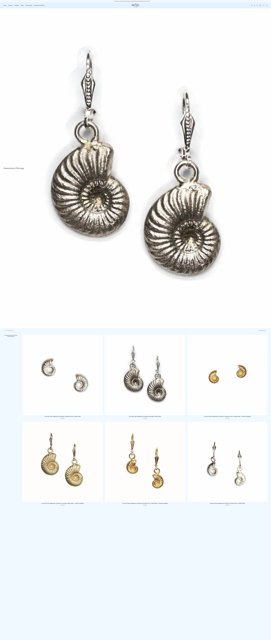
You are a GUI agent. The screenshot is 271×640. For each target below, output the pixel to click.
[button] (4, 5)
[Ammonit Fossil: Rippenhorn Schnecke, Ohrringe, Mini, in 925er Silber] (227, 462)
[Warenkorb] (266, 5)
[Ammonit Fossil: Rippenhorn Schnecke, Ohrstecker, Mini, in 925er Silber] (63, 375)
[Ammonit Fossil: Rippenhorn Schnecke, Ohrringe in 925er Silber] (145, 375)
